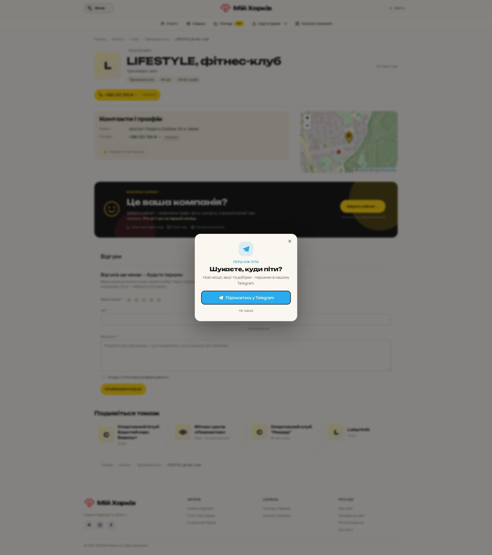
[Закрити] (290, 241)
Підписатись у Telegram (250, 297)
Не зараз (246, 310)
